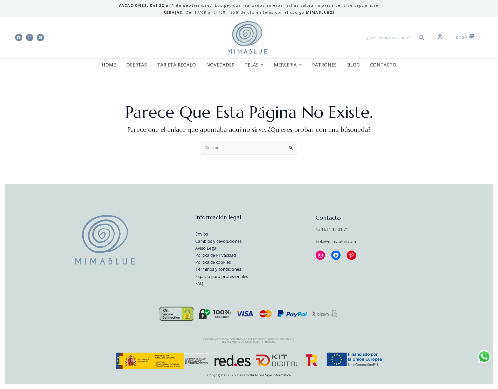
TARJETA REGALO (176, 65)
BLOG (353, 65)
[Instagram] (320, 255)
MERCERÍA (285, 65)
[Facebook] (336, 255)
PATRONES (324, 65)
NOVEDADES (220, 65)
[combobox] (390, 37)
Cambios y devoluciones (218, 241)
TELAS (252, 65)
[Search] (422, 37)
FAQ (199, 283)
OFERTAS (136, 65)
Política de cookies (213, 262)
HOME (109, 65)
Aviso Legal (206, 248)
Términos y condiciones (218, 269)
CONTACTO (383, 65)
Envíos (201, 234)
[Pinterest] (351, 255)
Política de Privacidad (215, 255)
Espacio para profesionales (221, 276)
